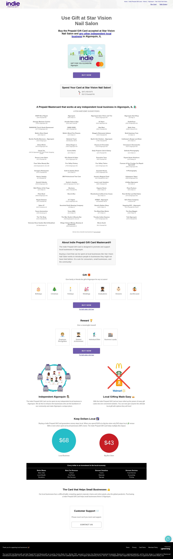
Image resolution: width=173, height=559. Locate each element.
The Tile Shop (41, 217)
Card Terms (142, 547)
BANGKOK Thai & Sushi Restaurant (41, 127)
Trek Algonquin (131, 217)
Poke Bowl (41, 194)
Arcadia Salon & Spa (71, 121)
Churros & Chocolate (101, 145)
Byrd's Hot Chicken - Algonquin (101, 139)
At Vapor (101, 121)
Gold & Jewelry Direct (71, 170)
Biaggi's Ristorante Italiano (101, 133)
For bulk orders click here (86, 309)
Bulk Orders (163, 4)
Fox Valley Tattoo (101, 163)
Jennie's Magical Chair (101, 176)
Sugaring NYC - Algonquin (132, 205)
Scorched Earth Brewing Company (71, 205)
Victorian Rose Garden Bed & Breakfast (41, 223)
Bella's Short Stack (41, 133)
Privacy (134, 547)
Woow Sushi (101, 223)
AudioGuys (131, 121)
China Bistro (41, 145)
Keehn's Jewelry (71, 182)
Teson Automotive (41, 211)
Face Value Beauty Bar (41, 163)
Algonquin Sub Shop (131, 116)
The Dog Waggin (131, 211)
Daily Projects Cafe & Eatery (101, 150)
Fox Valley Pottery (71, 163)
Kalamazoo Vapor (131, 176)
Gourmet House (101, 170)
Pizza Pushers (131, 188)
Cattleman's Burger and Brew (131, 139)
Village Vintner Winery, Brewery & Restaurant (71, 223)
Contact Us (86, 525)
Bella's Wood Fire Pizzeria (71, 133)
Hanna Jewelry (41, 176)
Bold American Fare (131, 133)
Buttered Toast (71, 139)
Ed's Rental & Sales (71, 157)
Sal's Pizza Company (132, 199)
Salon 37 (41, 205)
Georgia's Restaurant (41, 170)
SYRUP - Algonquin (101, 199)
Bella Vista (131, 127)
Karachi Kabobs (41, 182)
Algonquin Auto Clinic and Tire (101, 116)
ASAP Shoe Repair (41, 116)
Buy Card (153, 4)
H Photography (131, 170)
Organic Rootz (101, 188)
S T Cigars (71, 199)
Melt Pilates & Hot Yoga (41, 188)
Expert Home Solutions (131, 157)
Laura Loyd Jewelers (101, 182)
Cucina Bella (71, 150)
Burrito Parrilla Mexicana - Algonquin (41, 139)
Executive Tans (101, 157)
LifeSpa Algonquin (131, 182)
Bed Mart (102, 127)
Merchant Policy (153, 547)
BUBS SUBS (71, 127)
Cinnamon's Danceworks (131, 145)
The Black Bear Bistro (101, 211)
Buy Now (86, 75)
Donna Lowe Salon (41, 157)
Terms (128, 547)
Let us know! (97, 232)
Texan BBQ (71, 211)
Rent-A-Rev (71, 194)
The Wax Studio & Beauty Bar (71, 217)
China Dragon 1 (71, 145)
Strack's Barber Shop (101, 205)
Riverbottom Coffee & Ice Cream (101, 194)
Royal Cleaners (41, 199)
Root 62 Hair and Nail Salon (131, 194)
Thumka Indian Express (102, 217)
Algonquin (71, 116)
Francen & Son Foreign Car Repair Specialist (131, 164)
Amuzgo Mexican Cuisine (41, 121)
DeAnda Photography (131, 150)
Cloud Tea (41, 150)
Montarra (71, 188)
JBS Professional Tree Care (71, 176)
